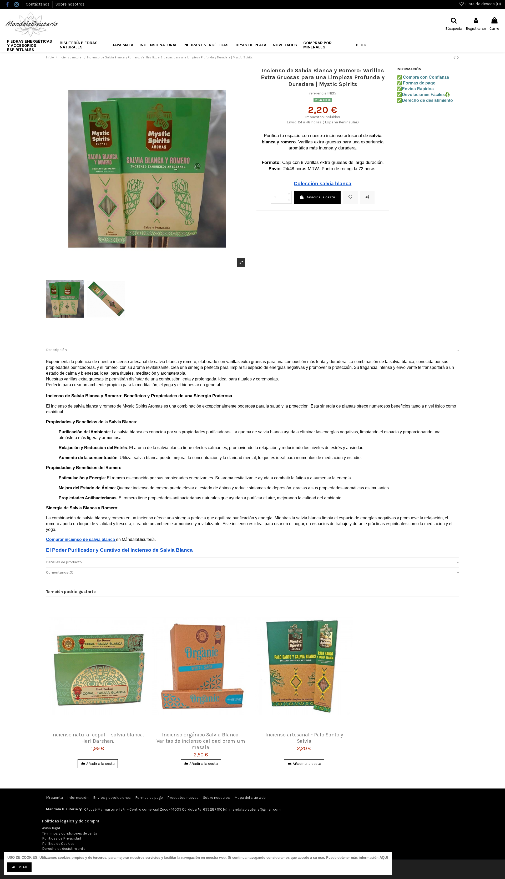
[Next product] (458, 57)
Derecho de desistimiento (63, 848)
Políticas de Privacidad (61, 838)
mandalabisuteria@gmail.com (255, 809)
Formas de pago (149, 797)
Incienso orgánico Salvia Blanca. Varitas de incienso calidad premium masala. (200, 741)
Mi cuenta (54, 797)
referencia (317, 93)
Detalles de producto (64, 562)
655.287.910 (213, 809)
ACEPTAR (19, 867)
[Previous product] (455, 57)
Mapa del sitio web (250, 797)
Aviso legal (51, 828)
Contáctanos (38, 4)
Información (78, 797)
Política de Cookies (58, 843)
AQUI (384, 858)
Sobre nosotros (69, 4)
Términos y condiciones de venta (69, 833)
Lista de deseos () (482, 3)
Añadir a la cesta (321, 197)
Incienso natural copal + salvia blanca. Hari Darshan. (97, 738)
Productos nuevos (183, 797)
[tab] (252, 350)
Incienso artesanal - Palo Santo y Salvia (304, 738)
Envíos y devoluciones (112, 797)
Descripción (56, 350)
